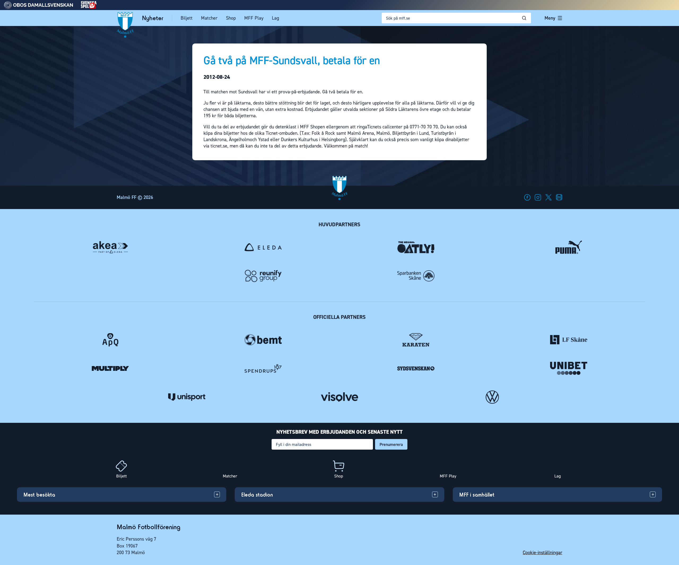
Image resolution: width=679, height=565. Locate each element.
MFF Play (253, 18)
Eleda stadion (257, 494)
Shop (231, 18)
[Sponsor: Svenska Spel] (89, 7)
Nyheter (152, 18)
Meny (550, 18)
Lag (275, 18)
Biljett (187, 18)
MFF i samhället (476, 494)
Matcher (209, 18)
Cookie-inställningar (542, 552)
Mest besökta (39, 494)
